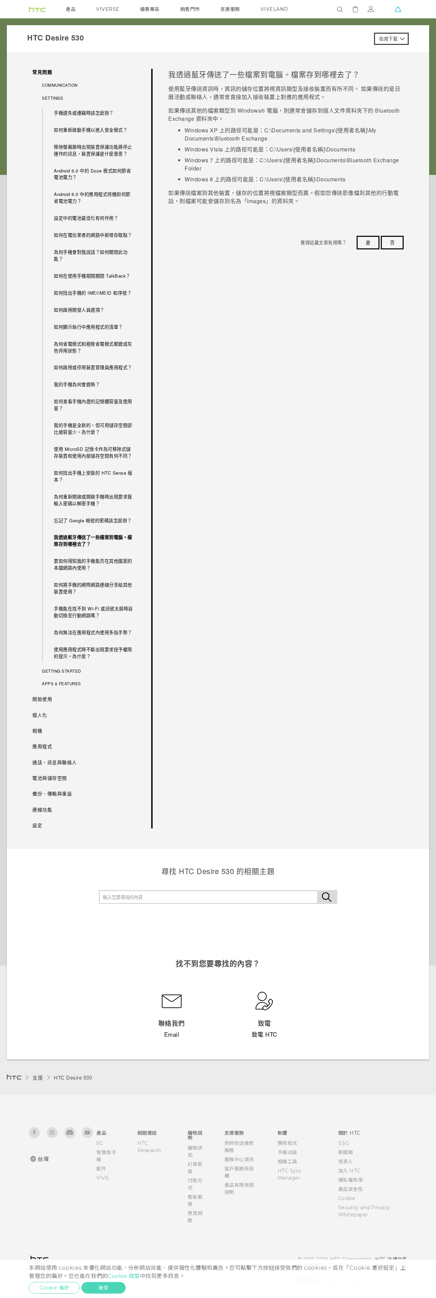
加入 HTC (349, 1171)
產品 (71, 9)
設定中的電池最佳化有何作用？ (86, 218)
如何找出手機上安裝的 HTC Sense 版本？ (93, 476)
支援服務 (230, 9)
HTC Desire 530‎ (73, 1077)
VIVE (102, 1178)
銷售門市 (190, 9)
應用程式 (287, 1143)
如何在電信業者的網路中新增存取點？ (93, 235)
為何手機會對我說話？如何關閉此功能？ (90, 255)
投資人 (345, 1162)
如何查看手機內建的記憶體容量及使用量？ (93, 404)
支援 (37, 1077)
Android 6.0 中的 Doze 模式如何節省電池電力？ (92, 174)
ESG (343, 1143)
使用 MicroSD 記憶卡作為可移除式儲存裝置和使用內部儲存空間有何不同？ (93, 452)
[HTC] (37, 9)
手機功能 (287, 1152)
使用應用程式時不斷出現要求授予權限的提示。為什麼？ (93, 652)
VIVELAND (275, 9)
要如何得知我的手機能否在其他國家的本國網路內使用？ (93, 564)
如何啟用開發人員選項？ (79, 310)
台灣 (43, 1159)
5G (99, 1143)
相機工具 (287, 1162)
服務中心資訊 (239, 1159)
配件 (101, 1169)
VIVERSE (108, 9)
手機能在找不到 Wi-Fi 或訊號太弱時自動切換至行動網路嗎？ (93, 612)
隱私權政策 (350, 1180)
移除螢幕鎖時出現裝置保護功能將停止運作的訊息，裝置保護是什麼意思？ (93, 150)
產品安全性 (350, 1189)
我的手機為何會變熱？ (77, 384)
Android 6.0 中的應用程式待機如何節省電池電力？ (92, 197)
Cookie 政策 (124, 1276)
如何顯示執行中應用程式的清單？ (88, 327)
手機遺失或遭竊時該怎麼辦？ (84, 113)
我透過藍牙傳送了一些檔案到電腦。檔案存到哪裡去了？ (93, 540)
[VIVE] (398, 9)
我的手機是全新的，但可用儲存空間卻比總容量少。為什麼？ (93, 428)
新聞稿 (345, 1152)
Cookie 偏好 (54, 1288)
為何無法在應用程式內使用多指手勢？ (93, 632)
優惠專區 (150, 9)
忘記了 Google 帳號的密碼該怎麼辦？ (93, 520)
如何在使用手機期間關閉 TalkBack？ (92, 276)
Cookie (347, 1198)
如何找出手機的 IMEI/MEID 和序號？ (92, 293)
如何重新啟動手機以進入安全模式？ (90, 130)
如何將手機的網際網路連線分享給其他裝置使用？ (93, 588)
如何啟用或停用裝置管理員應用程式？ (93, 367)
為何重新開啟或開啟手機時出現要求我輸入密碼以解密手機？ (93, 500)
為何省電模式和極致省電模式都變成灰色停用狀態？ (93, 347)
